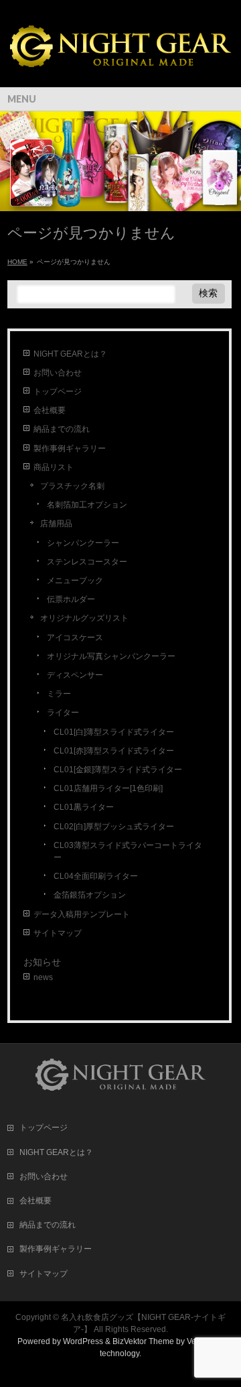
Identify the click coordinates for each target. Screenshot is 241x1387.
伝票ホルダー (71, 599)
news (43, 977)
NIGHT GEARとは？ (70, 354)
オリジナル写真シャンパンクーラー (111, 656)
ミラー (59, 694)
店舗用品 (56, 523)
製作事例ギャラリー (69, 448)
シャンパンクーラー (83, 543)
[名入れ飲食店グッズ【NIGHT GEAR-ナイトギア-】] (120, 65)
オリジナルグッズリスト (84, 618)
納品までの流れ (61, 429)
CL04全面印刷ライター (96, 876)
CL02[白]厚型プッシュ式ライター (114, 826)
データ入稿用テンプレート (81, 914)
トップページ (57, 391)
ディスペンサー (75, 675)
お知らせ (42, 962)
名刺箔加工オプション (87, 504)
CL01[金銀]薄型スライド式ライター (118, 769)
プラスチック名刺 (72, 486)
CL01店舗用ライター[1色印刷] (108, 788)
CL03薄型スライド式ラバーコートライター (128, 851)
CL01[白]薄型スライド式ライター (114, 732)
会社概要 (49, 410)
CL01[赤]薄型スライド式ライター (114, 751)
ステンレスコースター (87, 561)
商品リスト (53, 467)
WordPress (83, 1341)
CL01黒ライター (84, 807)
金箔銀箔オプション (90, 895)
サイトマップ (57, 933)
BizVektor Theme (143, 1341)
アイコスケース (75, 637)
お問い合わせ (57, 372)
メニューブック (75, 580)
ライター (63, 712)
